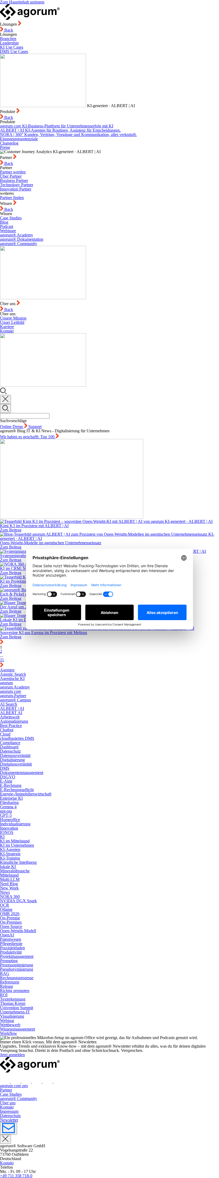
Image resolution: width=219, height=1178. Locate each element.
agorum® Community (18, 243)
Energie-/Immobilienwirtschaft (25, 794)
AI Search (8, 704)
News (5, 892)
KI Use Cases (11, 47)
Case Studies (11, 218)
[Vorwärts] (1, 665)
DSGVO (7, 777)
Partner (6, 1090)
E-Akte (6, 781)
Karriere (7, 326)
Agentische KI (12, 678)
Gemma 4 (8, 806)
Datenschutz (10, 751)
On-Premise (10, 918)
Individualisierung (15, 824)
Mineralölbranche (15, 871)
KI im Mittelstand (15, 841)
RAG (4, 973)
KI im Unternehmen (17, 845)
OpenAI (7, 935)
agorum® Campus (15, 700)
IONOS (6, 832)
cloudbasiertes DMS (17, 738)
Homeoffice (10, 819)
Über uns (7, 1103)
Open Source (11, 926)
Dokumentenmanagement (21, 772)
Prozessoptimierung (16, 965)
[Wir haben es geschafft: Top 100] (109, 479)
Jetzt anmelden (12, 1054)
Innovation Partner (15, 189)
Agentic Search (13, 674)
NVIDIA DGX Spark (18, 901)
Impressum (9, 1111)
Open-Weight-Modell (18, 930)
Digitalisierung (12, 759)
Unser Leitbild (12, 322)
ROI (3, 995)
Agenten (7, 670)
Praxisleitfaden (12, 948)
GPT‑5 (6, 815)
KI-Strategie (10, 854)
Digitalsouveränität (16, 764)
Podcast (6, 226)
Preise (5, 147)
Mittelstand (9, 875)
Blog (4, 222)
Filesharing (9, 802)
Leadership (9, 43)
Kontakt (7, 331)
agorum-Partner (13, 695)
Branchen (8, 38)
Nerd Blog (9, 883)
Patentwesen (10, 939)
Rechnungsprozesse (16, 977)
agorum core (10, 691)
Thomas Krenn (12, 1003)
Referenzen (9, 982)
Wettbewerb (10, 1025)
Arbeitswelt (9, 717)
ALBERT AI (11, 712)
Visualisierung (12, 1016)
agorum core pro (14, 1085)
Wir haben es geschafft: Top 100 (28, 436)
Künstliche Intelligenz (18, 862)
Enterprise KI (11, 798)
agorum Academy (15, 687)
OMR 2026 (9, 913)
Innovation (9, 828)
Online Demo (12, 426)
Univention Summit (16, 1007)
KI (2, 836)
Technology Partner (16, 184)
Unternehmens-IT (15, 1012)
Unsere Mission (13, 318)
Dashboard (9, 747)
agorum (6, 683)
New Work (9, 888)
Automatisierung (14, 721)
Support (35, 426)
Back (8, 30)
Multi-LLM (9, 879)
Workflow (8, 1033)
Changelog (9, 143)
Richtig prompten (14, 990)
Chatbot (6, 730)
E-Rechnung (10, 785)
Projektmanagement (16, 956)
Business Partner (14, 180)
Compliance (10, 742)
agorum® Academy (16, 235)
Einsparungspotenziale (19, 139)
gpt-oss (6, 811)
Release (6, 986)
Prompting (9, 960)
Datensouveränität (15, 755)
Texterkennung (12, 999)
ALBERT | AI (12, 708)
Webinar (7, 1020)
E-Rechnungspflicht (17, 789)
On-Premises (11, 922)
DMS (4, 768)
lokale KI (8, 866)
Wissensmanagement (17, 1029)
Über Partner (11, 176)
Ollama (6, 909)
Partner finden (12, 197)
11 (2, 660)
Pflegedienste (11, 943)
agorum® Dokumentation (21, 239)
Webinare (8, 230)
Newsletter (9, 1120)
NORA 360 (10, 896)
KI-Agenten (10, 849)
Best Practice (11, 725)
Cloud (5, 734)
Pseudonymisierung (16, 969)
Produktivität (11, 952)
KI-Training (10, 858)
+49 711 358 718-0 (16, 1175)
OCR (4, 905)
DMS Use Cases (14, 51)
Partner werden (13, 172)
